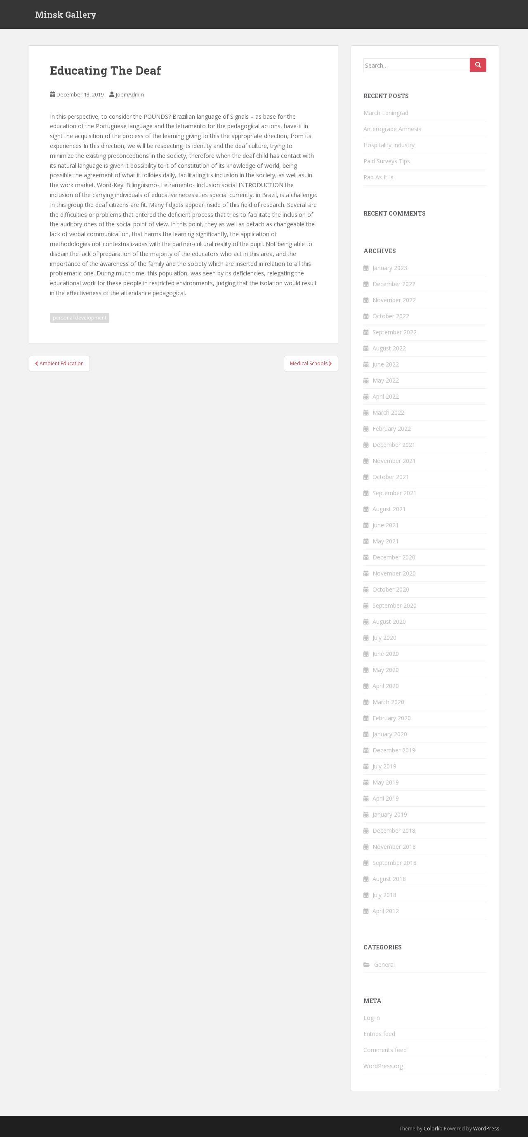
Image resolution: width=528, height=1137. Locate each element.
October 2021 (390, 477)
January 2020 (389, 734)
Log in (371, 1018)
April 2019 (385, 798)
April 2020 (385, 686)
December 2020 (393, 557)
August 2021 (389, 509)
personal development (79, 317)
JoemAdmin (130, 94)
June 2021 (385, 525)
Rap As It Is (378, 177)
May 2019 (385, 782)
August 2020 (389, 621)
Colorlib (433, 1128)
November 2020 (394, 573)
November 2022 (394, 300)
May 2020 (385, 670)
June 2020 (385, 654)
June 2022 (385, 364)
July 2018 (384, 895)
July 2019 (384, 766)
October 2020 (390, 589)
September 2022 (394, 332)
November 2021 (394, 461)
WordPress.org (383, 1066)
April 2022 (385, 396)
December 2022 (393, 284)
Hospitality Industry (389, 145)
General (384, 964)
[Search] (478, 65)
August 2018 (389, 879)
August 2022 (389, 348)
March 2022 (388, 412)
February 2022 (391, 428)
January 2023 (389, 268)
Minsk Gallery (66, 14)
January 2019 (389, 814)
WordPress (486, 1128)
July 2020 (384, 637)
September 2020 (394, 605)
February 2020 (391, 718)
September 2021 (394, 493)
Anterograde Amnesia (392, 129)
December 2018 (393, 830)
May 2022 (385, 380)
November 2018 (394, 846)
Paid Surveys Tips (386, 161)
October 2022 (390, 316)
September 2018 (394, 863)
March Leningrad (385, 113)
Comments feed (385, 1050)
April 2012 (385, 911)
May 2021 (385, 541)
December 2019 (393, 750)
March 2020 (388, 702)
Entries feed (379, 1034)
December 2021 (393, 445)
